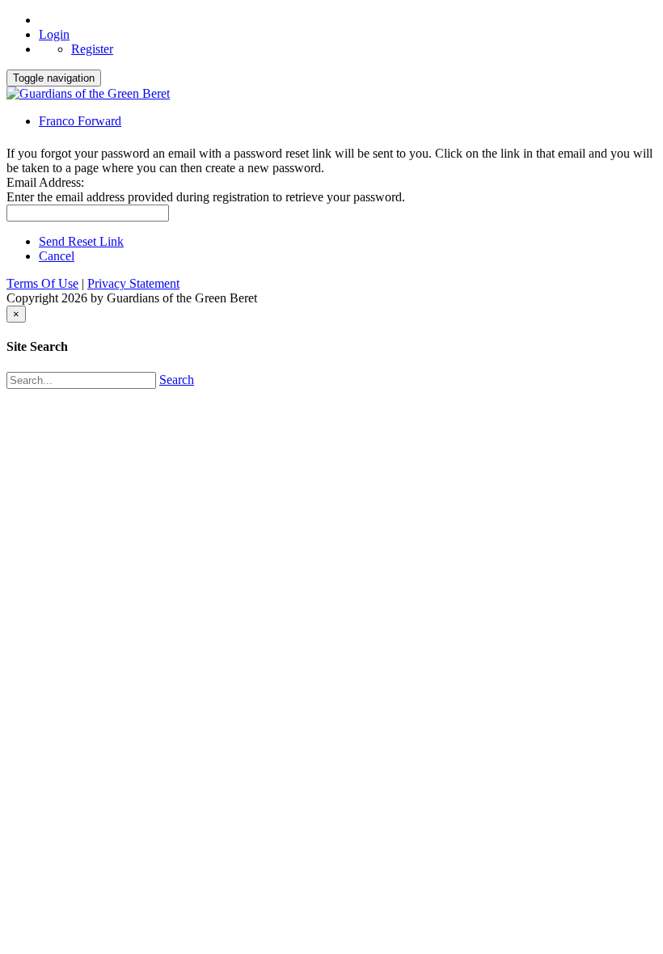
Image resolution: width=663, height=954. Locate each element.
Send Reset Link (81, 241)
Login (54, 34)
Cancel (56, 256)
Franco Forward (80, 121)
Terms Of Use (42, 283)
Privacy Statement (133, 283)
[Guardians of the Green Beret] (88, 93)
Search (176, 379)
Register (92, 49)
